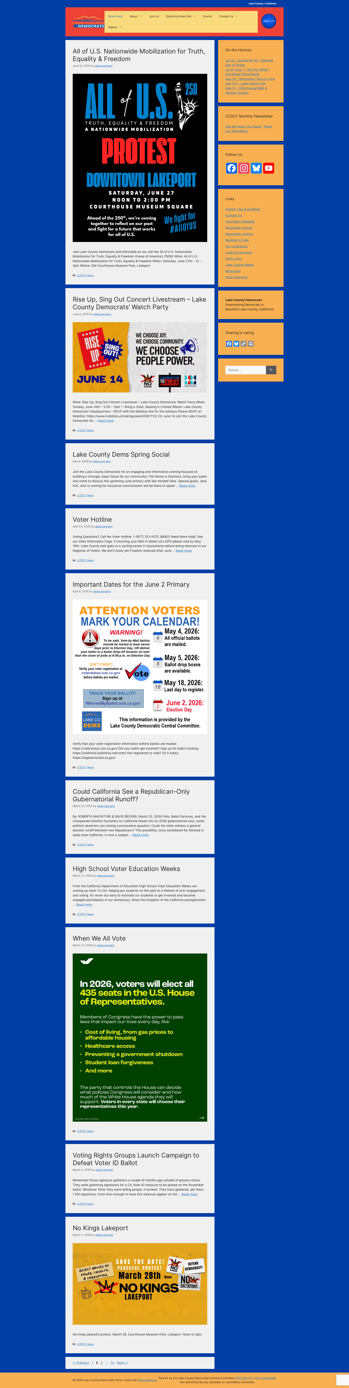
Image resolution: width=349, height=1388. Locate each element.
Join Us (154, 16)
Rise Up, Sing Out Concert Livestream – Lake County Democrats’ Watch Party (139, 303)
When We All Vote (99, 938)
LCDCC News (85, 275)
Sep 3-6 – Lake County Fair (245, 83)
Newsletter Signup (238, 228)
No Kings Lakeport (100, 1228)
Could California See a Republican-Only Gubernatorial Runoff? (131, 795)
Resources (233, 271)
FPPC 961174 (243, 1378)
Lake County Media (239, 265)
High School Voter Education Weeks (126, 868)
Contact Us (226, 16)
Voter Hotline (92, 519)
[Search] (271, 370)
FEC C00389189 (265, 1378)
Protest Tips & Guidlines (242, 209)
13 (113, 1363)
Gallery (112, 27)
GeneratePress (147, 1380)
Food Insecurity (236, 277)
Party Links (233, 259)
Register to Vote (237, 240)
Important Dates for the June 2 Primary (131, 584)
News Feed (115, 16)
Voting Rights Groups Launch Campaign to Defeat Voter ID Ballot (136, 1159)
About (133, 16)
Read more (106, 420)
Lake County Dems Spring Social (121, 454)
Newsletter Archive (239, 234)
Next (122, 1363)
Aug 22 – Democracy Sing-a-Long (250, 79)
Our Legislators (236, 246)
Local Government (238, 252)
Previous (81, 1363)
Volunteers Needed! (240, 221)
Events (207, 16)
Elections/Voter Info (178, 16)
